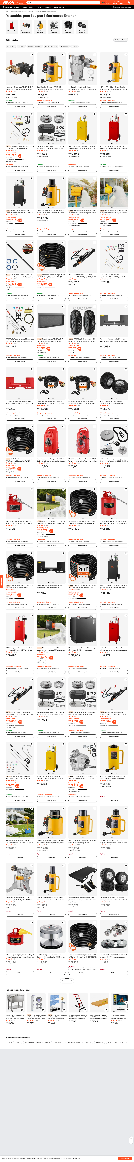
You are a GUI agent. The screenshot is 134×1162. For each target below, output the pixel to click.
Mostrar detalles (82, 914)
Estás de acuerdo (125, 1158)
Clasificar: (117, 40)
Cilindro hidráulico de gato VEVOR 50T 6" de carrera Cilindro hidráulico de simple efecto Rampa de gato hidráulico (51, 213)
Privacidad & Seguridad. (74, 1158)
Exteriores (12, 11)
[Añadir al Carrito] (22, 1010)
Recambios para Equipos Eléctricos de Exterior (45, 11)
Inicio (7, 11)
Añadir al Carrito (20, 106)
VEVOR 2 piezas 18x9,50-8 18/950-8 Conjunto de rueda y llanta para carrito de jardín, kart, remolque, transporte (113, 403)
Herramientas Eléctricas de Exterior (24, 11)
